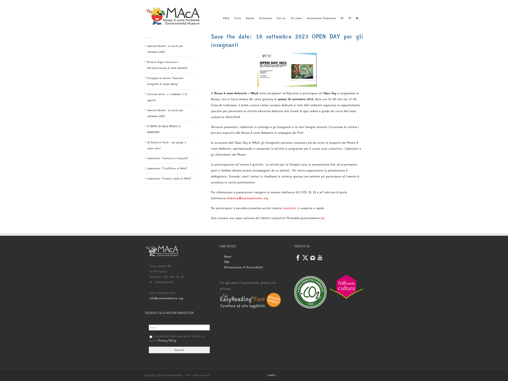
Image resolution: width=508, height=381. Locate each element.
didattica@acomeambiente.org (247, 198)
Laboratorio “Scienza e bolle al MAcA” (169, 178)
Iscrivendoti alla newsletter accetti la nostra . (177, 338)
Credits (272, 375)
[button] (357, 18)
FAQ (226, 262)
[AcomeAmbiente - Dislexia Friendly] (251, 295)
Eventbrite (289, 208)
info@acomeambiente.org (166, 298)
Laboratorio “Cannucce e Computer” (168, 158)
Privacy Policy (167, 341)
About (228, 257)
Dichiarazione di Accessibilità (243, 267)
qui (323, 218)
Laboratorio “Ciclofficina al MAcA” (167, 168)
